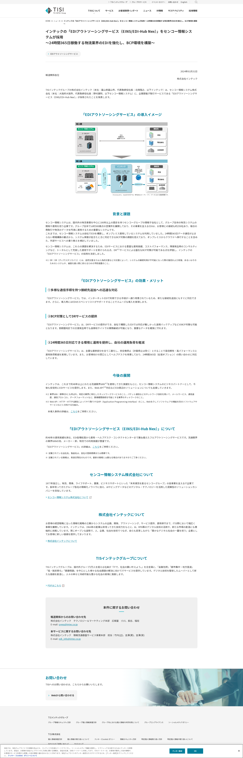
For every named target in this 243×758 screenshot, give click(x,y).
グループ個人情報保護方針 (86, 722)
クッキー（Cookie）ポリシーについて (22, 755)
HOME (47, 21)
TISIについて (94, 10)
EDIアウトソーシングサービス (64, 53)
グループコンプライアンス (153, 722)
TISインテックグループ (118, 2)
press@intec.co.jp (68, 624)
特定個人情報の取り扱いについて (180, 739)
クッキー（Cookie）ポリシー (104, 739)
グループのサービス (139, 2)
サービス (109, 10)
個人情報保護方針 (55, 739)
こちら (74, 411)
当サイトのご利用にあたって (58, 744)
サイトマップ (78, 744)
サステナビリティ (176, 10)
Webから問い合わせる (62, 695)
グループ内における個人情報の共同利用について (120, 722)
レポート (134, 10)
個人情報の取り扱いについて (78, 739)
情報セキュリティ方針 (128, 739)
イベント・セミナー (158, 2)
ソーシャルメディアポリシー (178, 722)
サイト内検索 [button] (196, 2)
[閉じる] (239, 751)
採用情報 (193, 10)
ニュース (147, 10)
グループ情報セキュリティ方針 (59, 722)
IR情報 (159, 10)
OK (195, 751)
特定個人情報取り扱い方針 (151, 739)
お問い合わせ (173, 2)
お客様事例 (123, 10)
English (184, 2)
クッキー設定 (177, 751)
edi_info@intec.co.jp (70, 638)
